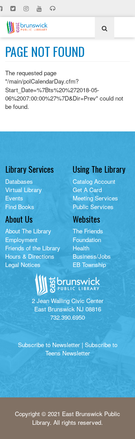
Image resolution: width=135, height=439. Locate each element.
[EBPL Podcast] (53, 9)
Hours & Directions (29, 256)
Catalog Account (94, 181)
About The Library (28, 230)
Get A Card (87, 189)
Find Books (19, 206)
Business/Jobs (92, 256)
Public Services (93, 206)
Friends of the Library (32, 247)
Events (14, 197)
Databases (19, 181)
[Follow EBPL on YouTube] (40, 9)
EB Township (89, 264)
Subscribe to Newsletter (49, 344)
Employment (21, 239)
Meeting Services (95, 197)
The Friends (88, 230)
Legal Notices (22, 264)
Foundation (87, 239)
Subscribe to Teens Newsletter (81, 348)
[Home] (27, 27)
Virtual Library (23, 189)
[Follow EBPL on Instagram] (27, 9)
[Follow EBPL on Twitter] (13, 9)
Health (81, 247)
